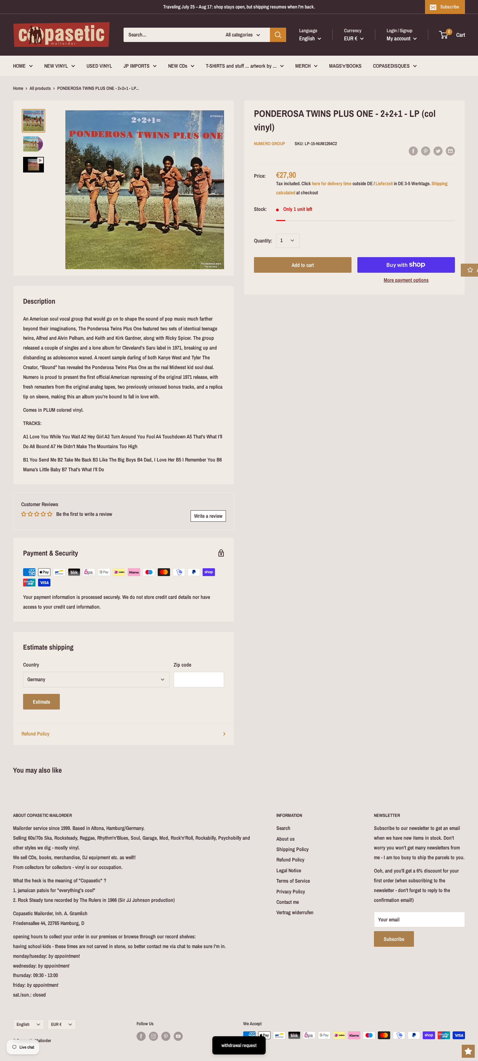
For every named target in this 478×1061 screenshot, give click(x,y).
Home (18, 88)
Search (283, 828)
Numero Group (269, 143)
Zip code (182, 664)
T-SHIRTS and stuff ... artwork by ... (241, 65)
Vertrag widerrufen (294, 912)
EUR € (56, 1024)
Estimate (41, 701)
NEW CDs (177, 65)
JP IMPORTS (137, 65)
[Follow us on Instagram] (153, 1035)
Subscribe (449, 6)
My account (399, 38)
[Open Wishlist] (468, 1051)
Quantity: (263, 240)
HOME (19, 65)
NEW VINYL (56, 65)
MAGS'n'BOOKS (345, 65)
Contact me (287, 901)
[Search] (278, 35)
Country (31, 664)
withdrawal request (239, 1045)
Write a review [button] (208, 515)
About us (285, 838)
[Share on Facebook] (413, 151)
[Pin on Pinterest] (425, 151)
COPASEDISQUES (391, 65)
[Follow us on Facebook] (141, 1035)
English (23, 1024)
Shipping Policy (292, 849)
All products (40, 88)
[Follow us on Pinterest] (165, 1035)
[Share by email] (450, 151)
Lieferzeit (384, 183)
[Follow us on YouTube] (178, 1035)
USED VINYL (99, 65)
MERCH (303, 65)
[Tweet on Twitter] (438, 151)
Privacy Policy (290, 891)
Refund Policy (35, 733)
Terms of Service (293, 880)
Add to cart (303, 264)
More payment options (406, 279)
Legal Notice (288, 870)
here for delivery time (332, 183)
